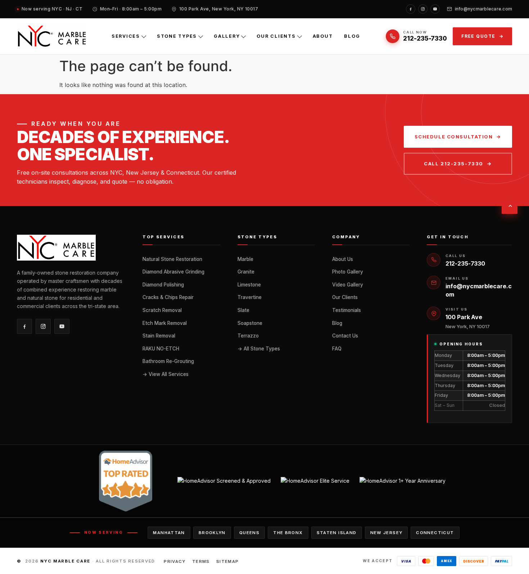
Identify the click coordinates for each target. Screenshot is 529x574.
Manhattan (169, 532)
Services (126, 36)
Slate (243, 310)
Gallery (227, 36)
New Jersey (386, 532)
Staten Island (337, 532)
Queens (249, 532)
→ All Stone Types (259, 349)
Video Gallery (347, 285)
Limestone (249, 285)
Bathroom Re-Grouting (168, 361)
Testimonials (346, 310)
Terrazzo (248, 336)
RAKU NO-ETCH (161, 349)
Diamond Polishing (163, 285)
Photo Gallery (347, 272)
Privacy (175, 561)
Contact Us (345, 336)
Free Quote (478, 36)
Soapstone (250, 323)
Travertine (250, 297)
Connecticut (435, 532)
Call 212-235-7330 (453, 163)
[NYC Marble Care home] (52, 36)
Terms (201, 561)
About (323, 36)
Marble (245, 259)
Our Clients (276, 36)
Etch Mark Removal (165, 323)
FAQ (337, 349)
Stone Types (177, 36)
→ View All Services (166, 374)
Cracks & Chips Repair (168, 297)
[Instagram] (423, 9)
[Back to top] (509, 206)
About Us (342, 259)
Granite (246, 272)
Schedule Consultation (454, 136)
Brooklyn (212, 532)
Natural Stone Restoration (172, 259)
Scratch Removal (162, 310)
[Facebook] (410, 9)
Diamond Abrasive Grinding (173, 272)
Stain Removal (159, 336)
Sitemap (227, 561)
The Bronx (288, 532)
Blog (352, 36)
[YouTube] (435, 9)
